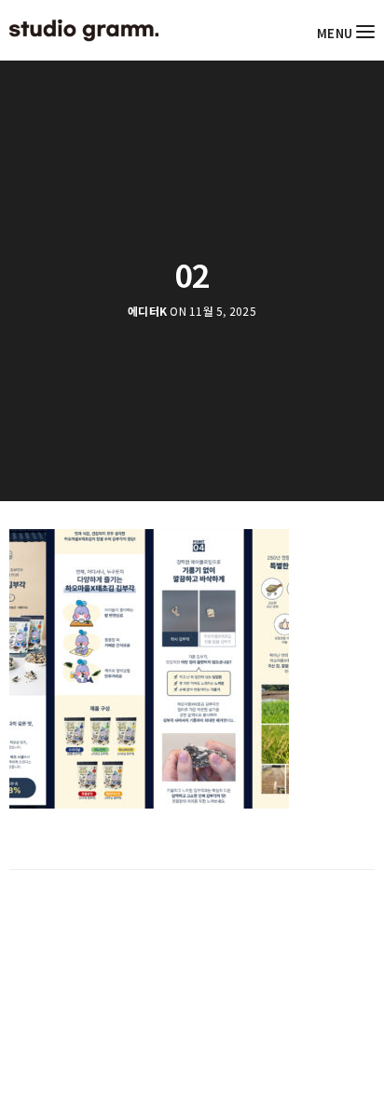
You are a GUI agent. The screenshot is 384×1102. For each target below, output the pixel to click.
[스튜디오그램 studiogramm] (83, 30)
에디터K (147, 311)
